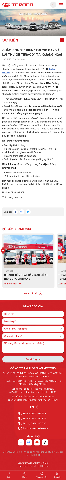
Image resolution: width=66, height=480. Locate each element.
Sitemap (44, 466)
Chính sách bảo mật (27, 466)
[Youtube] (37, 442)
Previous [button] (3, 250)
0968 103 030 (38, 423)
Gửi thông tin (33, 359)
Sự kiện (21, 59)
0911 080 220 (38, 418)
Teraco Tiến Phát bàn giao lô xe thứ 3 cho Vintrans (23, 276)
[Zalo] (29, 442)
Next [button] (63, 250)
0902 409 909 (38, 413)
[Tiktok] (45, 442)
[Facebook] (21, 442)
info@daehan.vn (38, 428)
